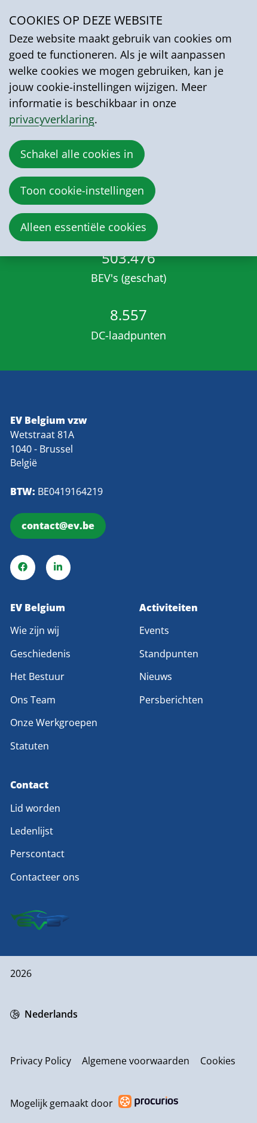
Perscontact (37, 853)
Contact (29, 785)
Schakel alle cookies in (76, 154)
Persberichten (171, 699)
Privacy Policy (40, 1060)
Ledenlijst (31, 830)
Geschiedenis (40, 653)
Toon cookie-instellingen (82, 190)
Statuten (29, 745)
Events (154, 630)
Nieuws (155, 676)
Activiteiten (168, 608)
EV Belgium (37, 608)
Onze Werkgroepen (53, 722)
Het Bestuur (37, 676)
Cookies (217, 1060)
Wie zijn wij (34, 630)
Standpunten (168, 653)
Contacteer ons (44, 877)
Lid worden (35, 808)
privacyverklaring (51, 119)
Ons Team (33, 699)
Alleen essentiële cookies (83, 227)
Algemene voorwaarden (135, 1060)
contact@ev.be (58, 525)
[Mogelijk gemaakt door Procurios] (148, 1103)
